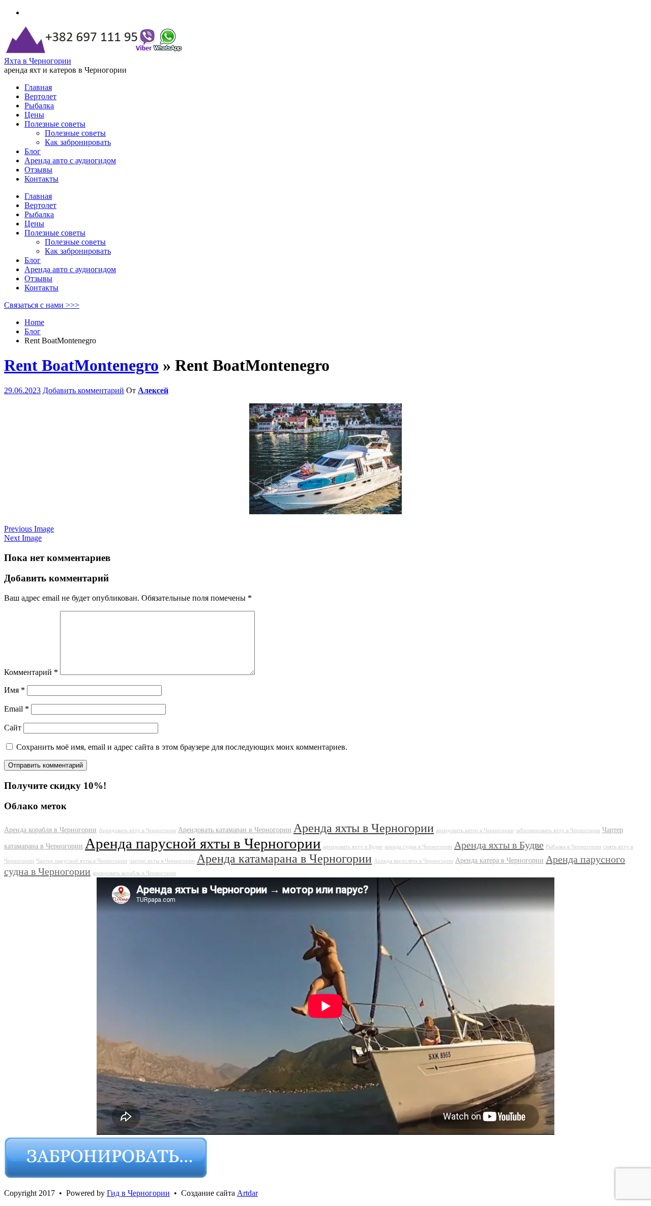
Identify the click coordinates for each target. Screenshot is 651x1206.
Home (34, 322)
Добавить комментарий (83, 390)
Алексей (153, 390)
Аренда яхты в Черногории (363, 828)
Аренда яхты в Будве (499, 844)
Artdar (247, 1193)
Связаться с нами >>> (41, 305)
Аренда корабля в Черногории (50, 830)
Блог (32, 260)
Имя (14, 690)
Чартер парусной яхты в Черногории (81, 861)
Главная (38, 196)
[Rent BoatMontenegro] (325, 511)
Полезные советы (54, 232)
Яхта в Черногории (37, 60)
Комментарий (31, 672)
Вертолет (40, 205)
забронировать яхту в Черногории (558, 830)
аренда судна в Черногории (418, 846)
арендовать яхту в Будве (352, 846)
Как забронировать (78, 251)
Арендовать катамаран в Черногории (234, 830)
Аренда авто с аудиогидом (70, 269)
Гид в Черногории (138, 1193)
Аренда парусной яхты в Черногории (203, 843)
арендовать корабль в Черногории (134, 873)
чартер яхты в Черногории (162, 861)
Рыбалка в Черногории (573, 846)
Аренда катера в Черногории (499, 860)
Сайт (12, 727)
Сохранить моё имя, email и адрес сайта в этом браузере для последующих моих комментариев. (181, 747)
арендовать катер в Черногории (475, 830)
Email (16, 708)
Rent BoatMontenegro (81, 365)
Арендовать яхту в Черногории (137, 830)
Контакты (41, 287)
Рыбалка (39, 214)
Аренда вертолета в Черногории (413, 861)
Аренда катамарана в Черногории (284, 858)
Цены (34, 223)
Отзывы (38, 278)
